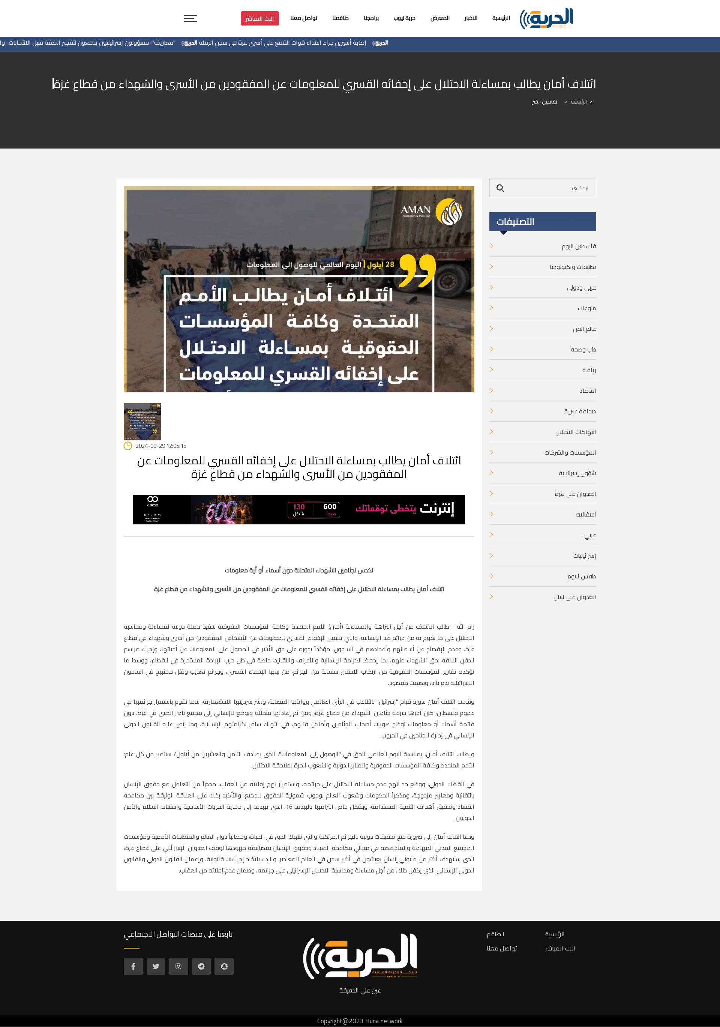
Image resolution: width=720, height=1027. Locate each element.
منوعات (587, 308)
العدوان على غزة (575, 493)
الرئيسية (576, 102)
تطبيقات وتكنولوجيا (573, 266)
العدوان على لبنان (575, 596)
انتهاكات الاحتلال (575, 431)
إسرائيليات (584, 555)
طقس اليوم (581, 576)
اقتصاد (587, 390)
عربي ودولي (581, 287)
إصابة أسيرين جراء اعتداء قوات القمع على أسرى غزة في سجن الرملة (309, 42)
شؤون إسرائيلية (577, 473)
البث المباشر (260, 18)
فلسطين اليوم (579, 246)
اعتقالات (586, 514)
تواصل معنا (502, 948)
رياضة (589, 369)
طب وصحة (583, 349)
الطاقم (495, 934)
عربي (590, 535)
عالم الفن (584, 328)
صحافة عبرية (580, 411)
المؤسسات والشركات (570, 452)
